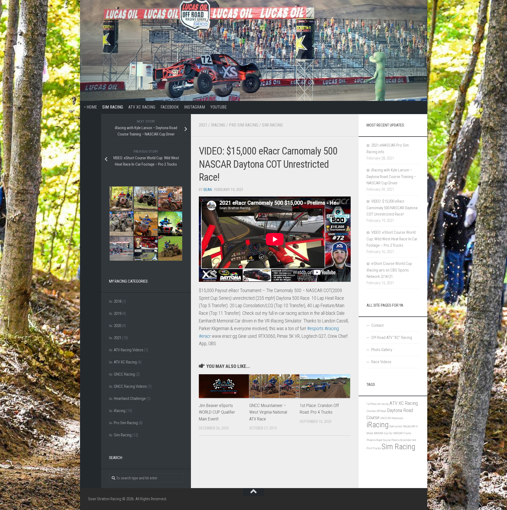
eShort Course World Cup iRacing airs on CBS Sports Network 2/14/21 (389, 270)
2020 (117, 325)
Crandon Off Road (376, 411)
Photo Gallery (381, 349)
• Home (88, 107)
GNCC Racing (124, 374)
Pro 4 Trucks (374, 448)
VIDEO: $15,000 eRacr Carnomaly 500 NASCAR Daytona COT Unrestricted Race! (392, 208)
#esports (315, 328)
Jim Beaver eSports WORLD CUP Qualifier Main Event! (217, 412)
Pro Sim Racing (243, 125)
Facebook (170, 107)
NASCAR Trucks (402, 433)
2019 (117, 313)
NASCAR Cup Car (383, 433)
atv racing (383, 404)
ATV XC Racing (141, 107)
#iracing (332, 328)
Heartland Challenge (130, 398)
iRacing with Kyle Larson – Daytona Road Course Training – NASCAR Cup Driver (391, 176)
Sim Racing (112, 107)
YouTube (218, 107)
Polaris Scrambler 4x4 (403, 440)
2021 (203, 125)
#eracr (205, 336)
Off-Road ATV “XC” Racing (391, 337)
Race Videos (381, 361)
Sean (207, 190)
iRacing (218, 125)
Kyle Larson (395, 426)
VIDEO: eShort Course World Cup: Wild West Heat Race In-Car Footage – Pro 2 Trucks (392, 239)
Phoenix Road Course (379, 440)
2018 (117, 301)
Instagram (194, 107)
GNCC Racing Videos (130, 386)
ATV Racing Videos (128, 350)
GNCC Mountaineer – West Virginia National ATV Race (268, 412)
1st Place (372, 404)
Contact (377, 325)
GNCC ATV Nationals (391, 418)
